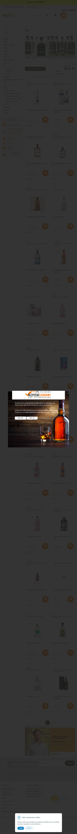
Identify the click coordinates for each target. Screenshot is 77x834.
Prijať (20, 828)
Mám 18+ (20, 418)
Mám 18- (32, 418)
